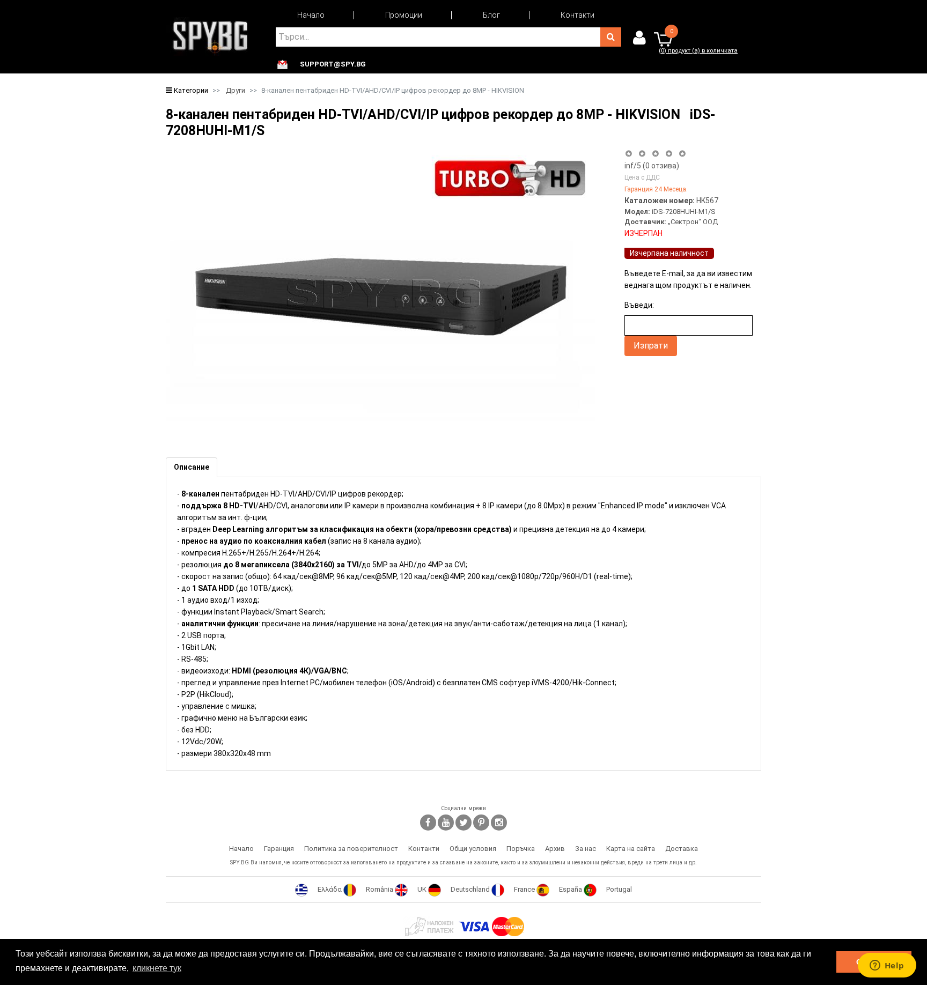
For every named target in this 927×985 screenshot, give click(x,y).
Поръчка (520, 849)
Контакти (577, 15)
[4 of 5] (668, 153)
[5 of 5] (682, 153)
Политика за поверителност (351, 849)
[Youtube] (446, 822)
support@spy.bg (333, 64)
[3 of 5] (655, 153)
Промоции (403, 15)
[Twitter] (463, 822)
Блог (491, 15)
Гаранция (279, 849)
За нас (585, 849)
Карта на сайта (630, 849)
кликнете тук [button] (157, 968)
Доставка (681, 849)
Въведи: (639, 305)
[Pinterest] (481, 822)
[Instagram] (499, 822)
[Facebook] (428, 822)
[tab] (191, 467)
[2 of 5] (642, 153)
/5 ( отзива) (651, 165)
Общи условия (473, 849)
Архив (555, 849)
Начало (311, 15)
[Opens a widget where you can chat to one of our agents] (886, 966)
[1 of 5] (628, 153)
